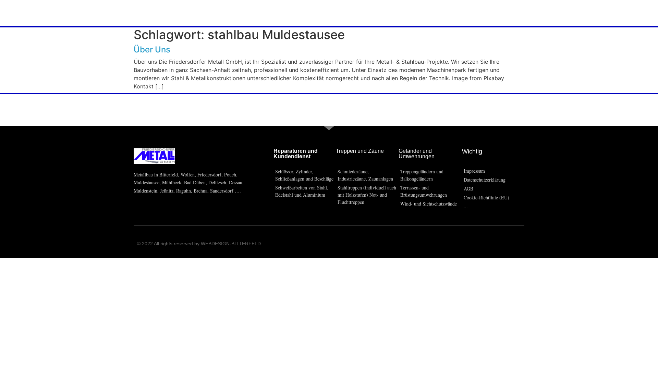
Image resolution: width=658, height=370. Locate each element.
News (142, 13)
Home (20, 13)
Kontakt (176, 13)
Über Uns (58, 13)
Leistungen (103, 13)
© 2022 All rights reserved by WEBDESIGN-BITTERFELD (199, 243)
